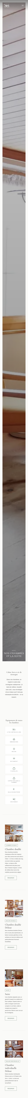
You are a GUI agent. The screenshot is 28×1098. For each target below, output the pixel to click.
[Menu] (22, 5)
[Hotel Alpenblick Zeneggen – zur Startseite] (6, 5)
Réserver (11, 878)
